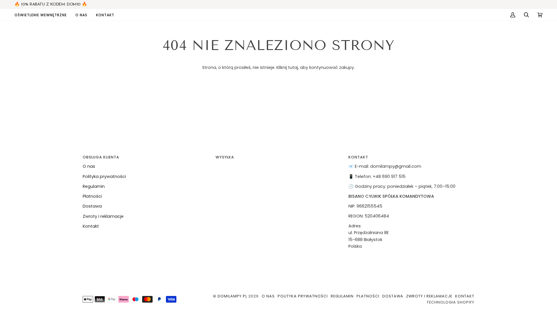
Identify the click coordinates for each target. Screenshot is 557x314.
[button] (43, 15)
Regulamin (94, 186)
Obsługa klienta (101, 157)
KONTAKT (358, 157)
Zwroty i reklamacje (103, 216)
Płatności (92, 196)
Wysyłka (225, 157)
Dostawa (92, 206)
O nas (89, 166)
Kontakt (91, 226)
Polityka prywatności (104, 176)
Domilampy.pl (232, 296)
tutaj (293, 67)
